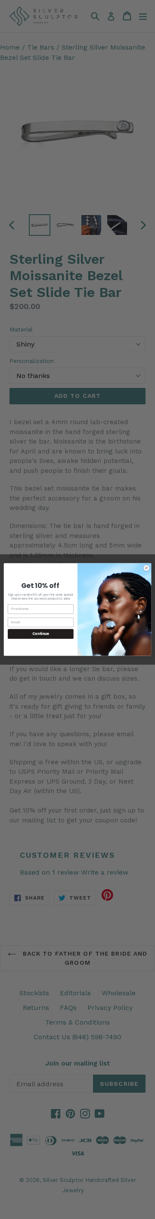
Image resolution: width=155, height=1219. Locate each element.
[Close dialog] (146, 568)
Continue (40, 633)
